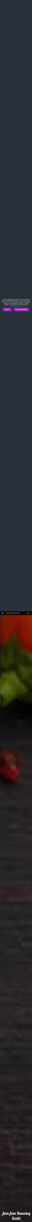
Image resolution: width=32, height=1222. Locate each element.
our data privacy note (16, 306)
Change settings (21, 309)
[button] (29, 613)
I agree (7, 309)
